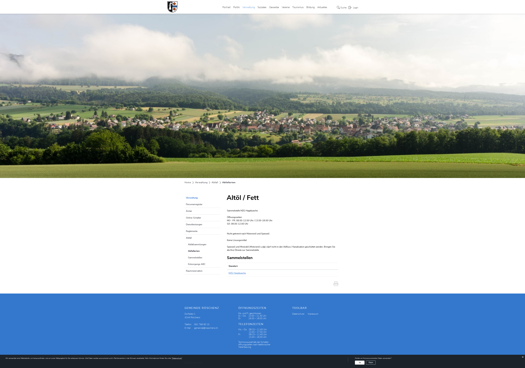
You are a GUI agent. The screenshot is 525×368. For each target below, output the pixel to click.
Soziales (262, 7)
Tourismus (298, 7)
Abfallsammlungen (197, 244)
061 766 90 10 (201, 324)
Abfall (189, 238)
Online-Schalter (193, 218)
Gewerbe (274, 7)
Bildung (310, 7)
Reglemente (191, 231)
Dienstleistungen (194, 224)
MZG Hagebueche (237, 273)
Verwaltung (248, 7)
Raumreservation (194, 271)
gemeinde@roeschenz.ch (206, 328)
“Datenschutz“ (177, 358)
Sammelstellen (195, 258)
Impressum (313, 314)
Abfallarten (200, 251)
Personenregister (194, 204)
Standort (233, 266)
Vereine (286, 7)
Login (355, 8)
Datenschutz (298, 314)
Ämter (189, 211)
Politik (236, 7)
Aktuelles (322, 7)
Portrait (226, 7)
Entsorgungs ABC (196, 264)
